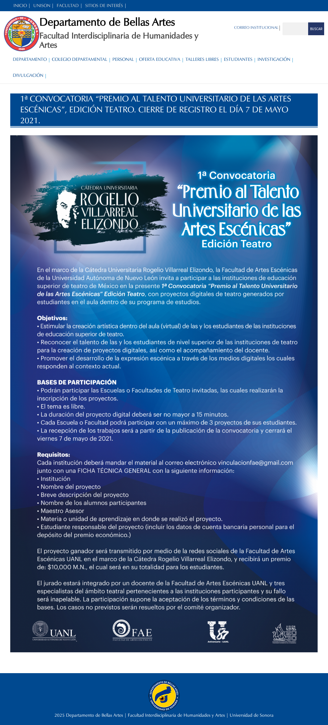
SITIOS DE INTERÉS (104, 5)
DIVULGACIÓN (28, 75)
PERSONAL (123, 59)
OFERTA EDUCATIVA (159, 59)
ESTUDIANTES (238, 59)
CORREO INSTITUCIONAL (256, 27)
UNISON (41, 5)
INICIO (20, 5)
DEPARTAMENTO (30, 59)
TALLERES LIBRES (202, 59)
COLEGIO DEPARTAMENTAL (79, 59)
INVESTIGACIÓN (274, 59)
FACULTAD (68, 5)
